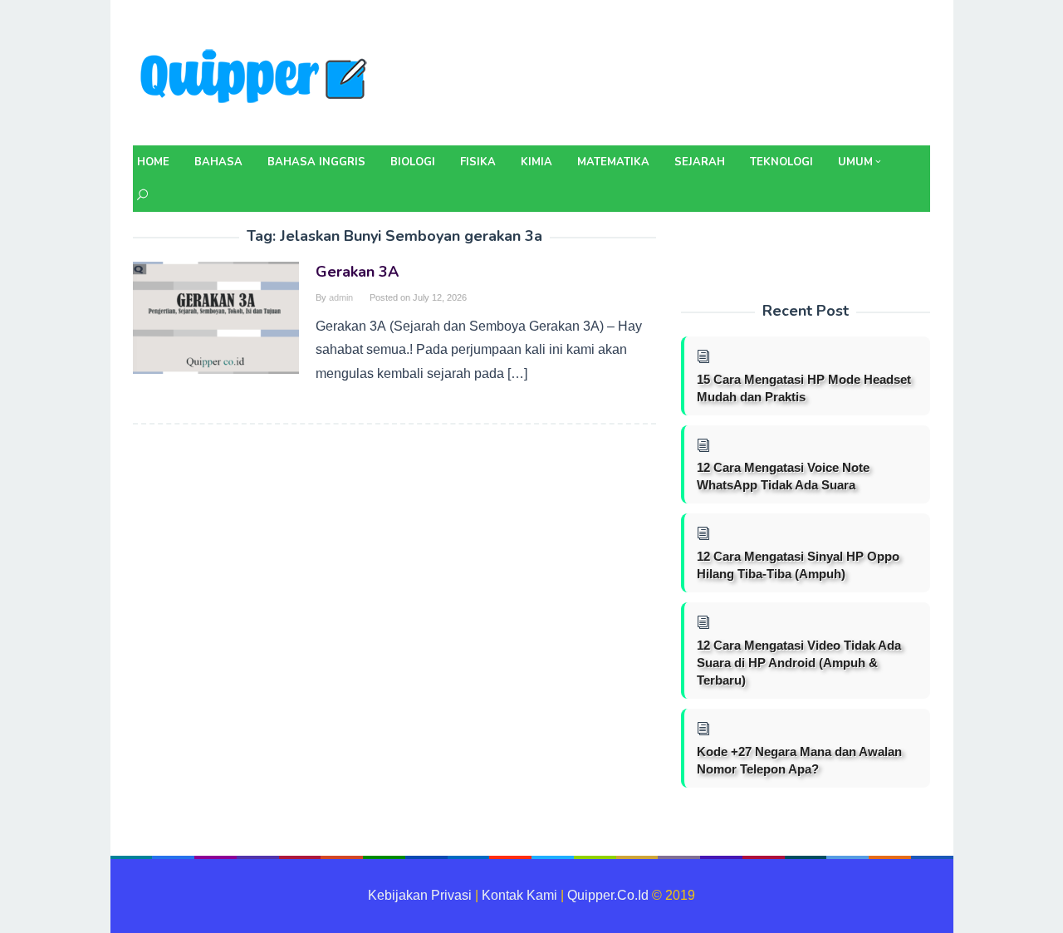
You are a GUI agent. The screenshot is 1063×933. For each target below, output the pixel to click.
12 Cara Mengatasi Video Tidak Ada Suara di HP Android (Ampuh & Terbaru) (799, 662)
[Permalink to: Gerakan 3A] (216, 317)
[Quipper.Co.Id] (257, 78)
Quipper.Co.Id (608, 895)
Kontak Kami (519, 895)
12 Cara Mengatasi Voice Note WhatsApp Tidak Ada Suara (783, 476)
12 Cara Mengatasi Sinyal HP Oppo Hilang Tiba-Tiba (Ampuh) (798, 565)
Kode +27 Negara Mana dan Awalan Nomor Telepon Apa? (799, 760)
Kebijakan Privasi (420, 895)
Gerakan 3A (357, 272)
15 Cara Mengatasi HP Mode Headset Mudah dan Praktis (804, 388)
